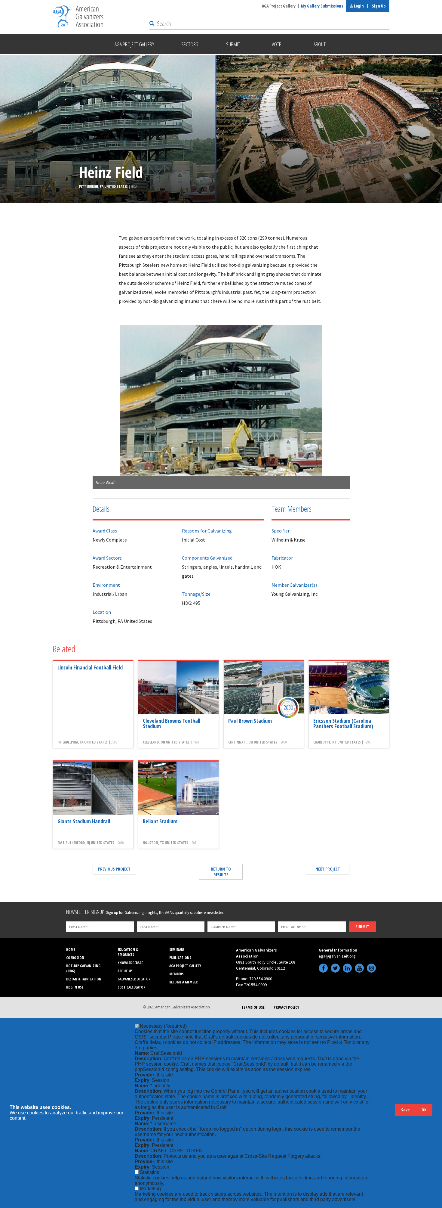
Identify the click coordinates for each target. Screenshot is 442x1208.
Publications (180, 957)
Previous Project (114, 869)
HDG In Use (74, 987)
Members (176, 974)
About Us (125, 971)
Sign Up (378, 6)
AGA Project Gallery (279, 6)
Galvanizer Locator (134, 979)
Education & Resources (128, 952)
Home (70, 949)
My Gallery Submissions (322, 6)
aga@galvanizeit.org (337, 956)
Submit (362, 927)
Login (358, 6)
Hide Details (387, 1112)
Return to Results (221, 871)
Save (405, 1110)
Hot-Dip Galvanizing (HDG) (83, 968)
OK (424, 1110)
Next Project (327, 869)
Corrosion (75, 957)
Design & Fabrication (83, 979)
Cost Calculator (131, 987)
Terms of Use (253, 1007)
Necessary (163, 1026)
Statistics (149, 1172)
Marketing (150, 1188)
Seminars (177, 949)
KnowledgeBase (130, 962)
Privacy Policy (286, 1007)
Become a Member (183, 982)
